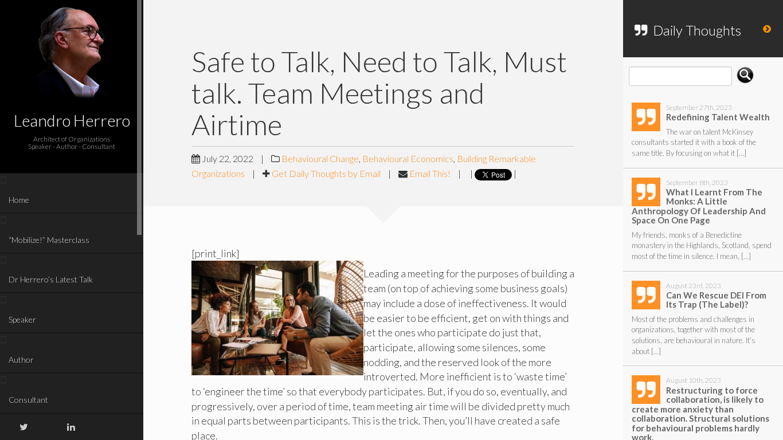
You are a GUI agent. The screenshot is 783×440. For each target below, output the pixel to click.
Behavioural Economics (407, 158)
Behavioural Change (320, 158)
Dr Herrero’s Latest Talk (51, 279)
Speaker (22, 319)
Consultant (28, 399)
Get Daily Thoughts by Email (326, 173)
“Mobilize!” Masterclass (49, 240)
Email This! (430, 173)
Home (19, 200)
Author (21, 359)
